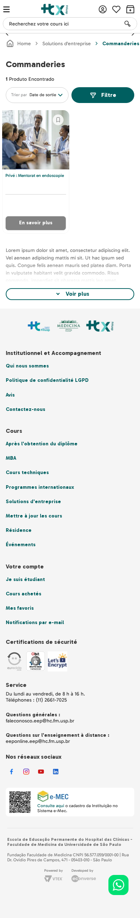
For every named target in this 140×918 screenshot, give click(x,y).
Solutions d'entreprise (66, 44)
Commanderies (120, 44)
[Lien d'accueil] (18, 43)
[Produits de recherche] (127, 24)
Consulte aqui (50, 805)
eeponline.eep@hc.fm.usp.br (38, 741)
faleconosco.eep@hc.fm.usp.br (40, 721)
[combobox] (70, 23)
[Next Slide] (133, 33)
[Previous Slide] (7, 33)
